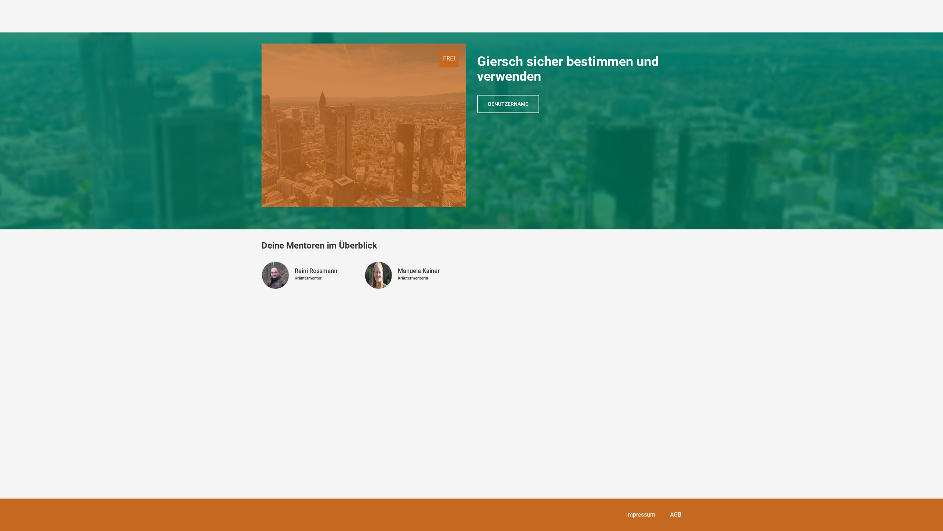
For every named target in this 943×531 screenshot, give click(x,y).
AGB (675, 514)
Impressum (640, 514)
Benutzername (508, 104)
